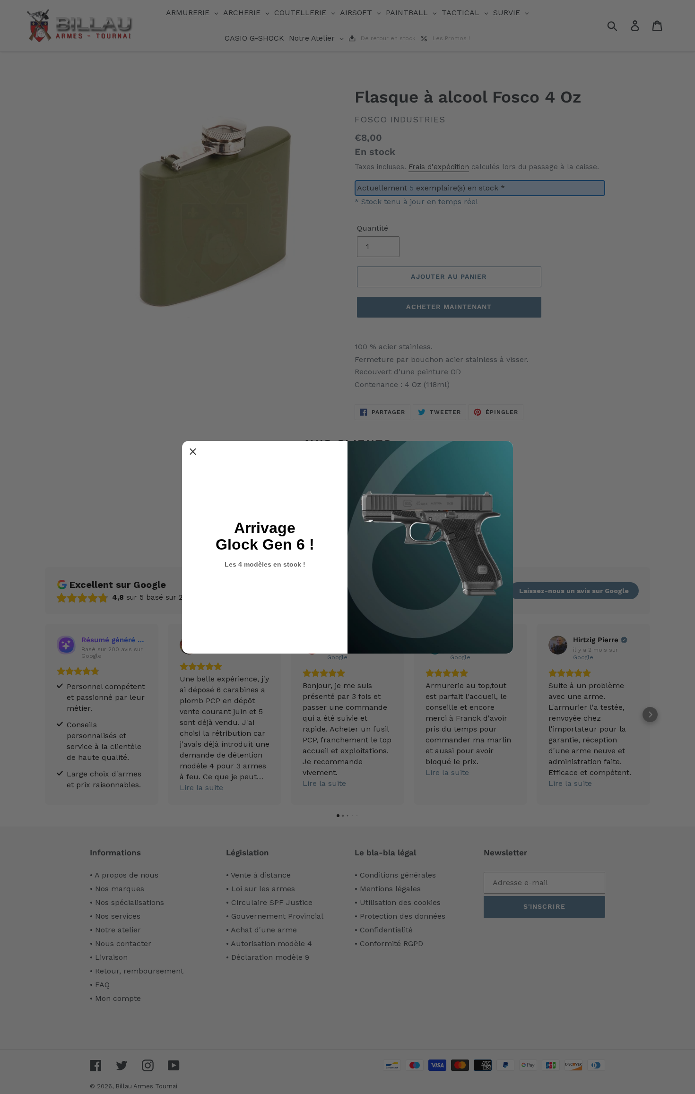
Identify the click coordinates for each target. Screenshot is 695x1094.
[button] (193, 452)
